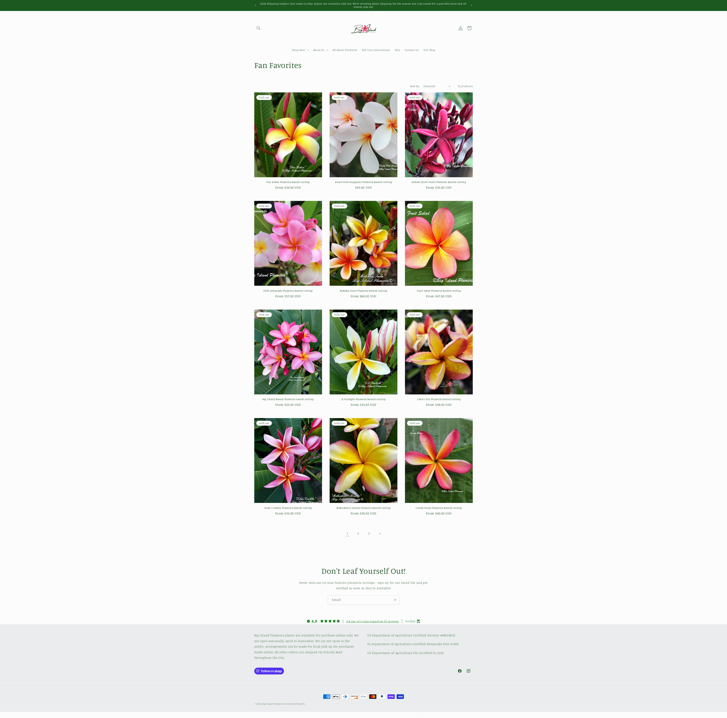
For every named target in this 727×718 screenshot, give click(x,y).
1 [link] (347, 533)
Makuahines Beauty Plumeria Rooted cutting (363, 507)
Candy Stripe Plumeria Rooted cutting (439, 507)
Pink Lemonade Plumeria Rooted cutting (288, 290)
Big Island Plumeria (272, 703)
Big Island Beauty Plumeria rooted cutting (288, 399)
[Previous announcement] (255, 5)
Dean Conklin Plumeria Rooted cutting (288, 507)
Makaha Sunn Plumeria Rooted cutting (363, 290)
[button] (258, 28)
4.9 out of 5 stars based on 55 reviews (372, 621)
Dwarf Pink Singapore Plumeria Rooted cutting (363, 181)
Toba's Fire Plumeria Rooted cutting (439, 399)
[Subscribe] (394, 600)
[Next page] (379, 533)
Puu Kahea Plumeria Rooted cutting (288, 181)
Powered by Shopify (294, 703)
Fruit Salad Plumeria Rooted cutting (439, 290)
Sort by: (415, 86)
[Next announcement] (471, 5)
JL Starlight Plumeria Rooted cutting (364, 399)
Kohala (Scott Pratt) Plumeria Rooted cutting (439, 181)
